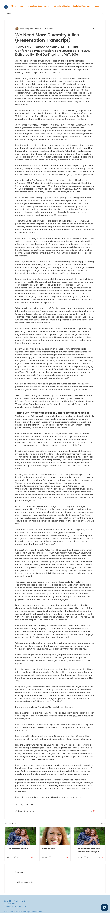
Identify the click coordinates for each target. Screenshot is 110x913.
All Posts (8, 14)
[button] (103, 14)
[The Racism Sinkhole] (20, 836)
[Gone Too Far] (55, 836)
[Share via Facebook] (16, 804)
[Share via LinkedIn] (27, 804)
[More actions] (93, 28)
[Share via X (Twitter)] (22, 804)
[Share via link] (32, 804)
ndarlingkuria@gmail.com (15, 906)
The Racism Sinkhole (17, 848)
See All (103, 823)
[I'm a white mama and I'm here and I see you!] (89, 836)
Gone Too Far (49, 848)
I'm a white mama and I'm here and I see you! (88, 850)
